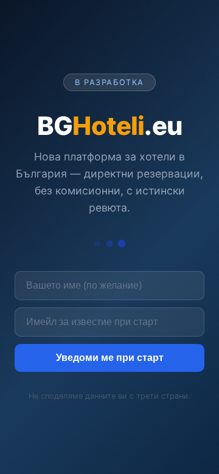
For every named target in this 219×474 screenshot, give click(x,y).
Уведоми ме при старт (110, 357)
